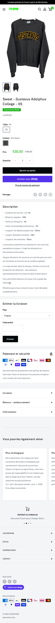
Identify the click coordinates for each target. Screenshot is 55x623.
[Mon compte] (44, 9)
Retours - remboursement (16, 402)
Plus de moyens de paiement (27, 185)
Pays (5, 310)
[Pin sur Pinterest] (40, 194)
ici (10, 282)
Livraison (7, 393)
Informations (9, 411)
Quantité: (7, 160)
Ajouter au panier (27, 170)
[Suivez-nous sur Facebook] (4, 581)
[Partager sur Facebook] (35, 194)
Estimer (10, 339)
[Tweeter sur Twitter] (45, 194)
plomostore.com (9, 617)
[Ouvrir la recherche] (39, 9)
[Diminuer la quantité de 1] (15, 160)
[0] (50, 9)
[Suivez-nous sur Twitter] (9, 581)
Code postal (8, 322)
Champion (7, 115)
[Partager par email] (50, 194)
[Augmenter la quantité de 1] (29, 160)
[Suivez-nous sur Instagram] (15, 581)
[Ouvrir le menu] (4, 9)
